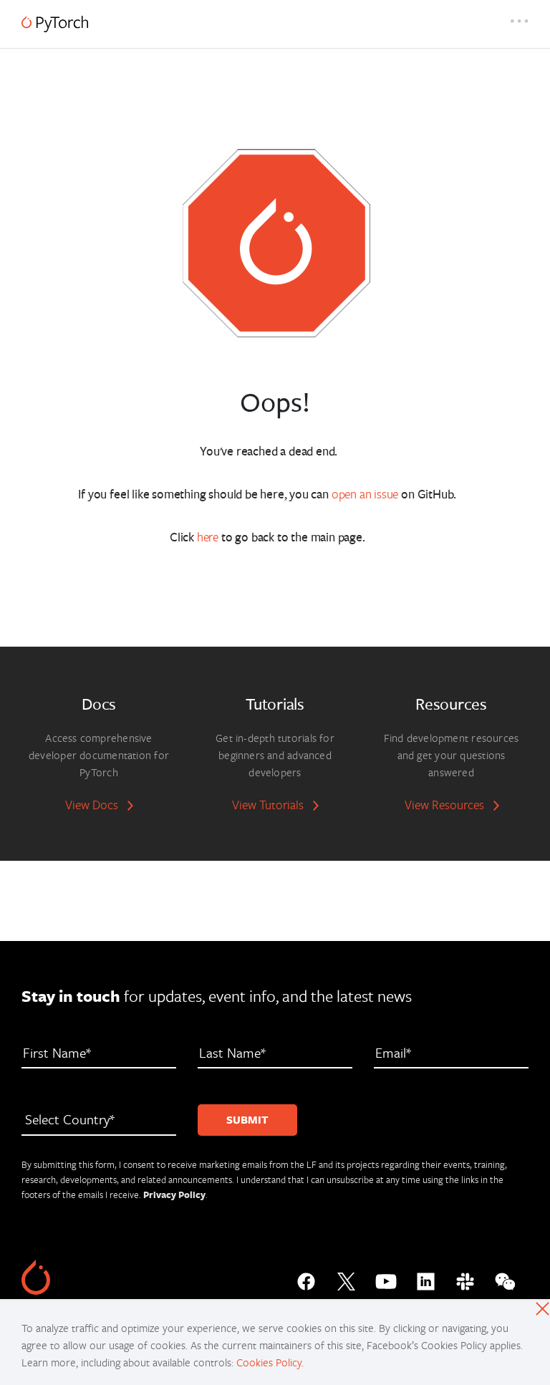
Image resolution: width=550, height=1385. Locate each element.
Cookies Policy (268, 1362)
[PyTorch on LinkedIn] (426, 1278)
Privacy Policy (174, 1194)
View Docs (91, 804)
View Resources (444, 804)
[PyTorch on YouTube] (386, 1278)
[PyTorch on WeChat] (505, 1278)
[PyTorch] (54, 24)
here (207, 537)
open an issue (365, 494)
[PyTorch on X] (346, 1278)
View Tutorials (268, 804)
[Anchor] (343, 449)
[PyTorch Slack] (465, 1278)
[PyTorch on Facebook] (306, 1278)
